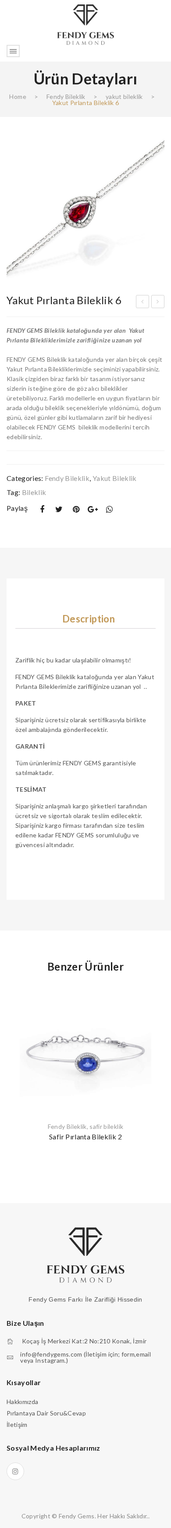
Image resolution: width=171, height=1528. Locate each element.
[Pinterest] (75, 509)
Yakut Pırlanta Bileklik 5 (142, 303)
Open (13, 51)
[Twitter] (59, 509)
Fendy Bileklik (66, 96)
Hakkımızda (23, 1401)
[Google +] (93, 509)
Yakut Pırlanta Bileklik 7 (158, 303)
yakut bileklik (124, 96)
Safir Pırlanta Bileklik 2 (85, 1136)
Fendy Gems (77, 1516)
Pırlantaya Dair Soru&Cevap (46, 1413)
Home (17, 96)
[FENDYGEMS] (85, 24)
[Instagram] (15, 1471)
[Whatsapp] (109, 509)
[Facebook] (42, 509)
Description (88, 619)
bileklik (34, 492)
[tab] (88, 619)
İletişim (17, 1424)
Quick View (152, 993)
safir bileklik (106, 1126)
